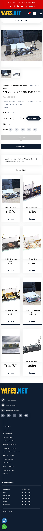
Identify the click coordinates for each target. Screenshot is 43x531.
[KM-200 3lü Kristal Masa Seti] (21, 65)
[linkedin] (18, 6)
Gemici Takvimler (9, 470)
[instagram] (14, 6)
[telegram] (11, 6)
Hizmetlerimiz (8, 433)
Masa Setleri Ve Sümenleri (12, 452)
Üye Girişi (30, 6)
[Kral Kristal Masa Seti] (11, 360)
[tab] (6, 74)
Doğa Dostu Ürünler (10, 448)
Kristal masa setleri (21, 20)
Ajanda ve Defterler (10, 444)
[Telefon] (4, 520)
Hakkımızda (7, 426)
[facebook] (7, 6)
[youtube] (22, 6)
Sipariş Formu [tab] (21, 146)
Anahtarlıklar (8, 463)
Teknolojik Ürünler (9, 441)
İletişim (6, 474)
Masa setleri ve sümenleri (11, 85)
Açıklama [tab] (21, 138)
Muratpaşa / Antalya (12, 410)
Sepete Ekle (32, 118)
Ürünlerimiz (7, 430)
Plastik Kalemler (9, 455)
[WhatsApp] (4, 526)
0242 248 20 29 (14, 2)
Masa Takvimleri (9, 466)
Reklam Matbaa (9, 437)
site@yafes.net (11, 405)
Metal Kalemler (8, 459)
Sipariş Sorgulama (30, 2)
